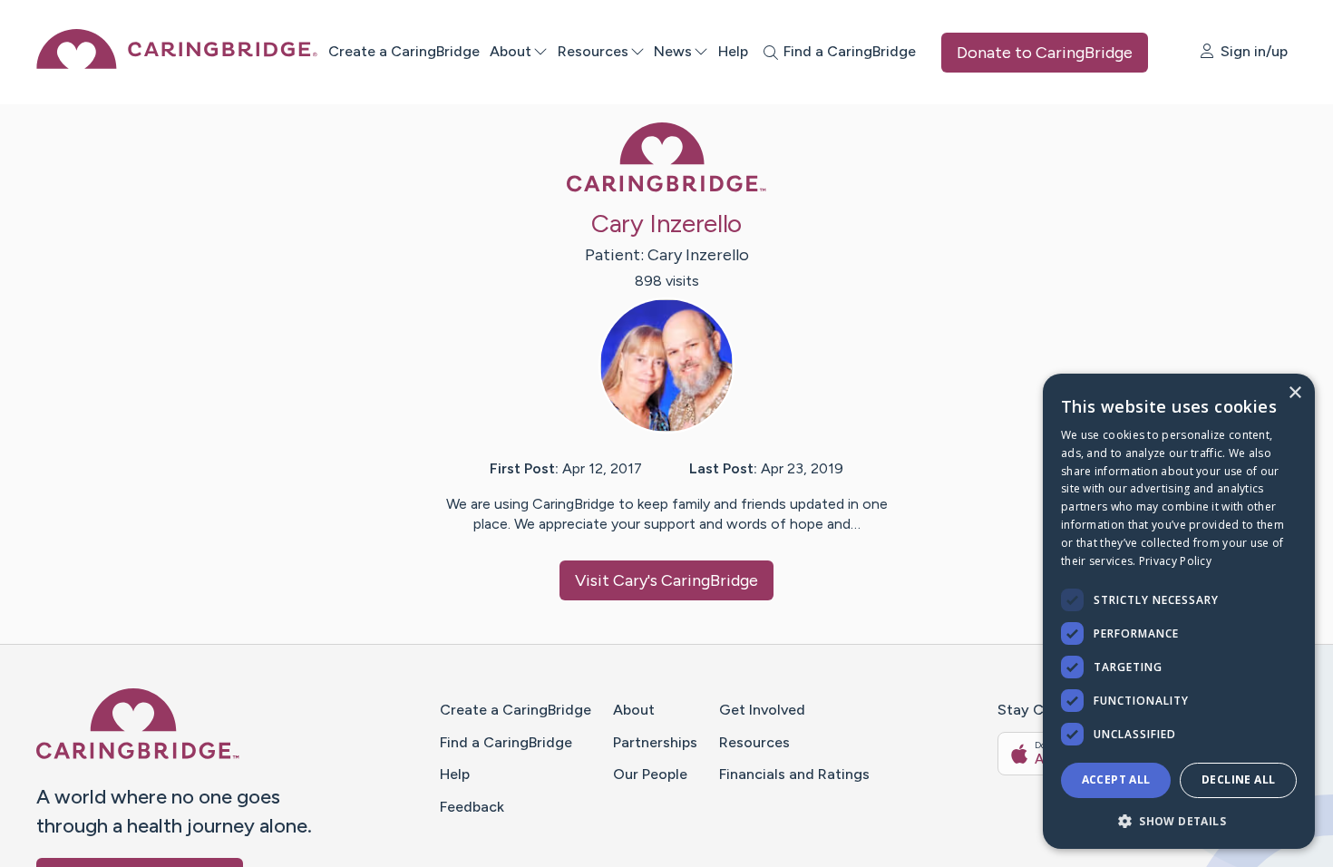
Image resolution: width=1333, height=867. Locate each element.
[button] (1179, 820)
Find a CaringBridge (506, 742)
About (510, 51)
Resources (593, 51)
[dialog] (1179, 611)
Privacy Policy (1175, 561)
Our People (650, 774)
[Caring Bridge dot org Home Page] (176, 64)
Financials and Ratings (794, 774)
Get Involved (762, 709)
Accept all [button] (1116, 779)
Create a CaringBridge (404, 51)
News (673, 51)
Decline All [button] (1238, 779)
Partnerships (655, 742)
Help (733, 51)
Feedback (472, 806)
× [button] (1294, 393)
